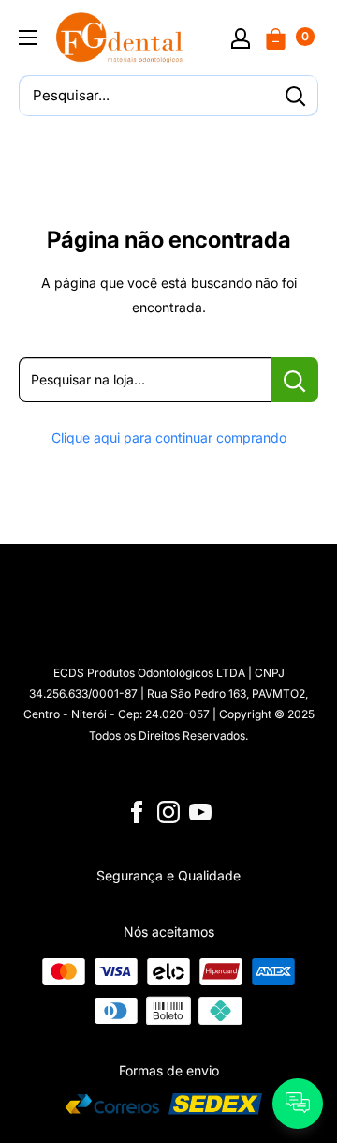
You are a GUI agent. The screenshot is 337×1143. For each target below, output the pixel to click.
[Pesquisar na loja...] (294, 379)
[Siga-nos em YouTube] (200, 812)
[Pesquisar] (294, 95)
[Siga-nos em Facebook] (136, 812)
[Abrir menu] (28, 37)
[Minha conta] (240, 37)
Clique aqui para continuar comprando (168, 437)
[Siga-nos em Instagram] (168, 812)
